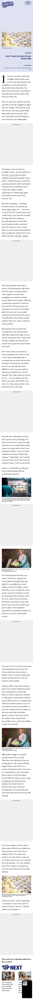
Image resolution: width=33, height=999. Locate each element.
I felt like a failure (21, 236)
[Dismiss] (30, 982)
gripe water (11, 209)
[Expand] (24, 982)
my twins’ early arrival (10, 175)
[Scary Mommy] (7, 4)
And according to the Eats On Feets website (16, 781)
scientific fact (15, 584)
